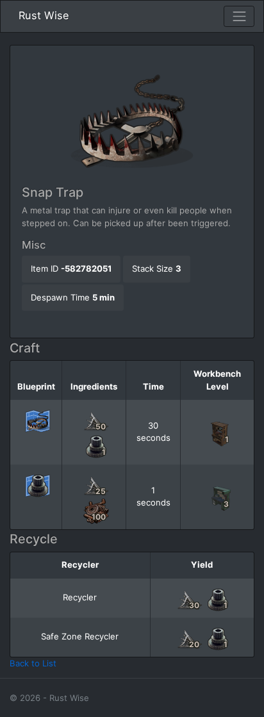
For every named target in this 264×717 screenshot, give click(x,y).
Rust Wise (44, 15)
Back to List (33, 663)
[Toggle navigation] (239, 17)
